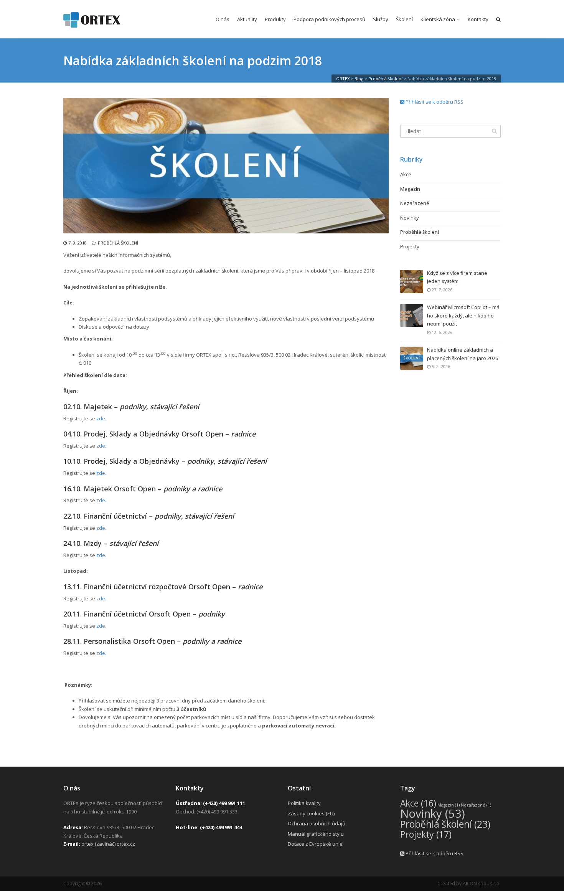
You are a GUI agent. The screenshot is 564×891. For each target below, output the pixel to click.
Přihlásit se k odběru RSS (433, 101)
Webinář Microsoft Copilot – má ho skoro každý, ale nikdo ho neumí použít (463, 315)
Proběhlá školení (118, 243)
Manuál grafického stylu (316, 833)
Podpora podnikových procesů (329, 19)
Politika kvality (304, 803)
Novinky (409, 217)
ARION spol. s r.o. (482, 883)
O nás (222, 19)
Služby (380, 19)
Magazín (410, 188)
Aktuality (247, 19)
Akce (405, 174)
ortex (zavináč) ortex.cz (108, 843)
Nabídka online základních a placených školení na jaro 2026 (462, 353)
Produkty (275, 19)
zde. (101, 418)
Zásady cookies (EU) (311, 813)
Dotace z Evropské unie (315, 843)
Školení (404, 19)
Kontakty (478, 19)
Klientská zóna (438, 19)
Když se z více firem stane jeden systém (457, 276)
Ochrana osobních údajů (316, 823)
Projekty (409, 246)
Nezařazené (414, 203)
